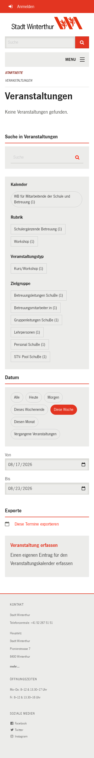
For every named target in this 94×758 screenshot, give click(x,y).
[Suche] (82, 42)
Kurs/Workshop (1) (28, 269)
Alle (17, 397)
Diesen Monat (24, 422)
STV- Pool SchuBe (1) (30, 357)
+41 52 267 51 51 (42, 623)
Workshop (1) (24, 241)
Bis (7, 479)
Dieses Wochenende (29, 409)
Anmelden (25, 6)
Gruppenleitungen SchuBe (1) (36, 320)
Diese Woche (63, 409)
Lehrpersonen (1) (27, 332)
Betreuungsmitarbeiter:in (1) (35, 308)
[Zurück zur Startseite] (47, 25)
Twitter (19, 730)
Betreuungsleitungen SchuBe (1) (38, 295)
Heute (33, 397)
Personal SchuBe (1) (29, 344)
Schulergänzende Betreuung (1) (38, 229)
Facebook (21, 723)
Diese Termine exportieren (37, 524)
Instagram (21, 736)
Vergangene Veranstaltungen (35, 434)
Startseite (13, 73)
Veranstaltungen (18, 80)
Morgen (53, 397)
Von (8, 455)
